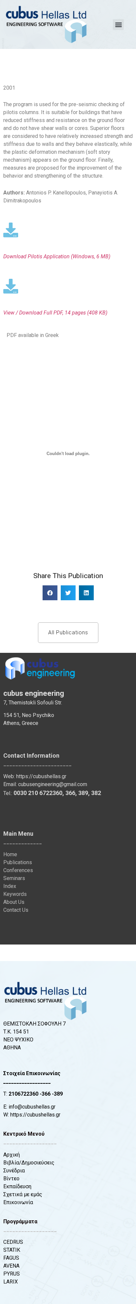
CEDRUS (13, 1242)
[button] (118, 24)
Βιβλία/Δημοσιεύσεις (28, 1162)
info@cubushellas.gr (32, 1107)
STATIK (11, 1250)
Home (10, 854)
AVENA (11, 1266)
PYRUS (11, 1274)
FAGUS (11, 1258)
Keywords (15, 894)
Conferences (18, 870)
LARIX (10, 1282)
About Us (13, 902)
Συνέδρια (14, 1170)
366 (70, 792)
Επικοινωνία (18, 1202)
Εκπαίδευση (17, 1186)
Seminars (14, 878)
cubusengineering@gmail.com (52, 784)
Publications (17, 862)
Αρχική (11, 1155)
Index (9, 886)
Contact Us (15, 910)
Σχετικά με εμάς (22, 1194)
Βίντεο (11, 1178)
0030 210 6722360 (38, 792)
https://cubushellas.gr (41, 776)
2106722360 (23, 1094)
